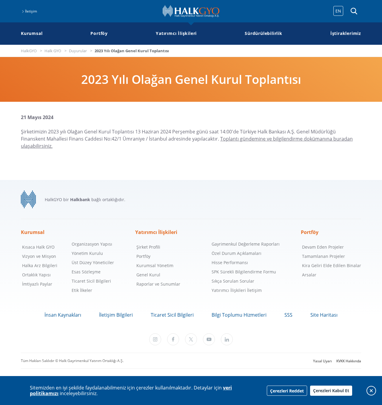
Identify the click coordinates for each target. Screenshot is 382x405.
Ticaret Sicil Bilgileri (91, 281)
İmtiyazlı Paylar (37, 284)
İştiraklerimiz (345, 33)
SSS (288, 315)
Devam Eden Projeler (323, 247)
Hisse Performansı (230, 262)
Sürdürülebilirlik (263, 33)
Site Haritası (324, 315)
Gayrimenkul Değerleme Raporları (246, 244)
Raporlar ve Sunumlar (158, 284)
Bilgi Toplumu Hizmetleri (239, 315)
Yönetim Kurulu (87, 253)
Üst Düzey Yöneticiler (93, 262)
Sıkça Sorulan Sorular (233, 281)
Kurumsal (31, 33)
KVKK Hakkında (348, 361)
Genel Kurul (148, 275)
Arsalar (309, 275)
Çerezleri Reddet (287, 391)
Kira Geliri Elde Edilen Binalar (331, 265)
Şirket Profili (148, 247)
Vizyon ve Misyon (39, 256)
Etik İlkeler (82, 290)
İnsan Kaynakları (62, 315)
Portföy (99, 33)
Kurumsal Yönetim (154, 265)
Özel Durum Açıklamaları (236, 253)
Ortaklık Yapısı (36, 275)
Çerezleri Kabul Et (331, 390)
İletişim (31, 11)
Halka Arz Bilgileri (39, 265)
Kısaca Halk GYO (38, 247)
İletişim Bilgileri (116, 315)
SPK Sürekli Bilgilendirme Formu (244, 272)
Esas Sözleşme (86, 272)
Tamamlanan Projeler (323, 256)
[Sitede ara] (353, 11)
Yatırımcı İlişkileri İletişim (237, 290)
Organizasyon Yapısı (92, 244)
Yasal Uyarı (322, 361)
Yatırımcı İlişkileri (176, 33)
